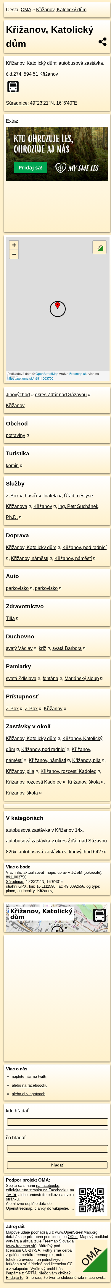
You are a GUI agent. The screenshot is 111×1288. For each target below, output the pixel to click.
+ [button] (14, 245)
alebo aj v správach (28, 1094)
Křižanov (15, 405)
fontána (50, 678)
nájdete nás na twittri (29, 1076)
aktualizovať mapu (39, 872)
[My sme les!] (57, 179)
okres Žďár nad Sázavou (61, 394)
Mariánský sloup (82, 678)
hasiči (31, 495)
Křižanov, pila (86, 760)
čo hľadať (16, 1137)
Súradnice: (17, 103)
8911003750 (16, 877)
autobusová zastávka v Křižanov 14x (44, 830)
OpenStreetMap (47, 373)
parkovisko (17, 588)
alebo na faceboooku (29, 1085)
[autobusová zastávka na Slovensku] (14, 86)
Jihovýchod (18, 394)
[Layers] (99, 247)
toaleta (51, 495)
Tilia (10, 618)
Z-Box (12, 495)
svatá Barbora (67, 648)
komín (12, 465)
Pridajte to (14, 1277)
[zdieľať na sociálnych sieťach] (103, 41)
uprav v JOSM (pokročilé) (79, 872)
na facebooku (47, 1185)
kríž (42, 648)
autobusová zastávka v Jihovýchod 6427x (62, 851)
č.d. (13, 74)
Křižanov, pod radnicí (84, 547)
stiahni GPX (16, 886)
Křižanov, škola (84, 781)
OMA (26, 9)
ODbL (73, 1236)
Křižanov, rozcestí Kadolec (68, 771)
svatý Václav (19, 648)
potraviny (15, 435)
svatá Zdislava (21, 678)
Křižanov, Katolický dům (61, 9)
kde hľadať (17, 1110)
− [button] (14, 254)
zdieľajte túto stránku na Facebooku (36, 1190)
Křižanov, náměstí (29, 558)
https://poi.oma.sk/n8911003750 (30, 378)
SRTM (30, 1273)
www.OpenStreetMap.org (76, 1232)
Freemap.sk (78, 373)
